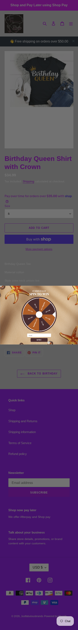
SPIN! (39, 339)
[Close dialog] (75, 287)
